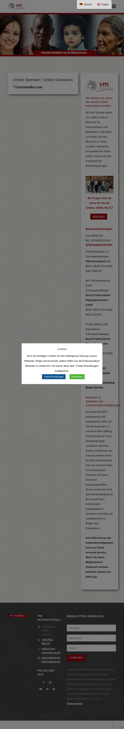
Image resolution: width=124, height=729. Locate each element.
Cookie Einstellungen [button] (54, 376)
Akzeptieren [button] (77, 376)
